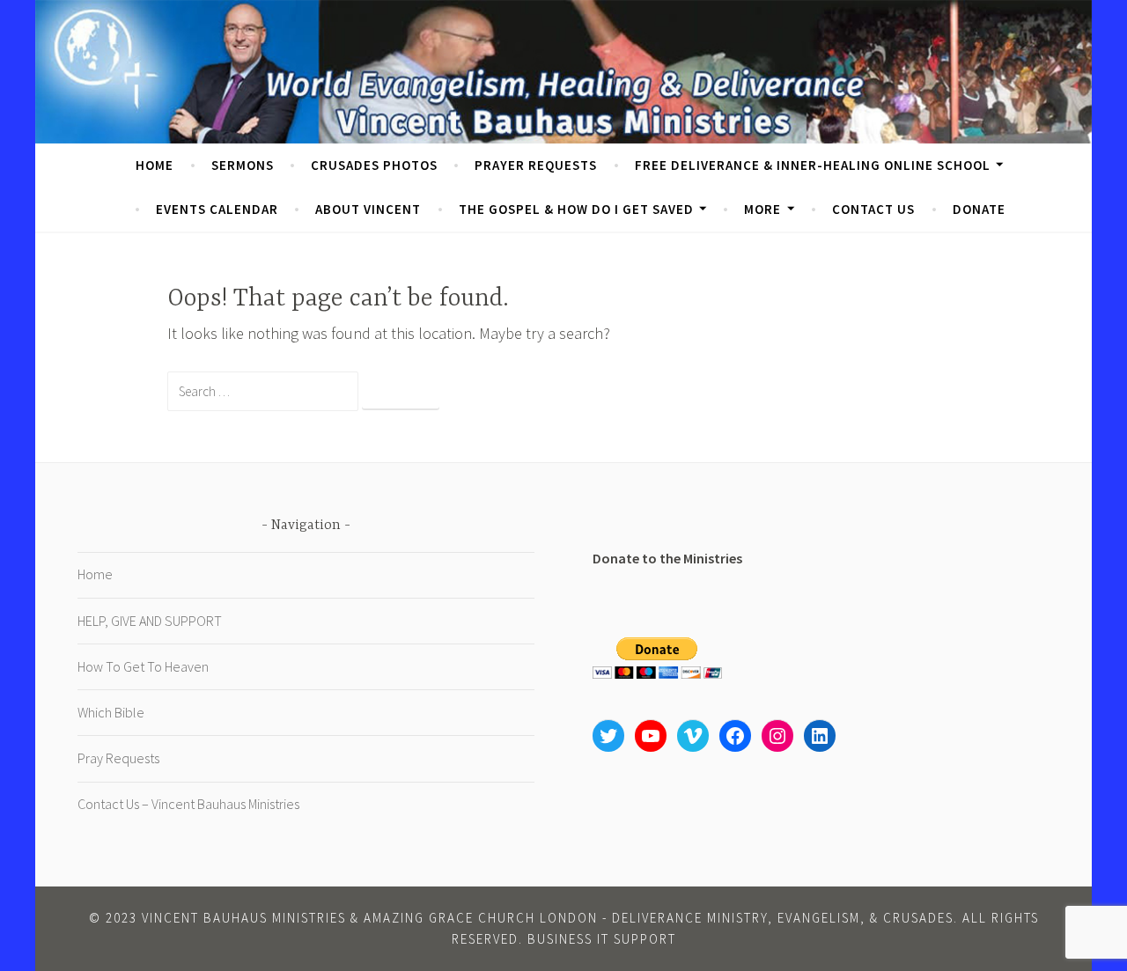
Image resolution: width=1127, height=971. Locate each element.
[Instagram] (777, 736)
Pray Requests (118, 758)
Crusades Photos (374, 165)
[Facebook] (735, 736)
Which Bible (110, 712)
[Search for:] (264, 390)
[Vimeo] (693, 736)
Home (154, 165)
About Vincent (368, 209)
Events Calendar (217, 209)
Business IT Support (601, 939)
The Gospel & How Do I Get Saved (576, 209)
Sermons (242, 165)
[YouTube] (651, 736)
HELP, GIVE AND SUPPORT (149, 620)
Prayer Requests (536, 165)
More (762, 209)
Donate (979, 209)
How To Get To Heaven (143, 666)
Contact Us (873, 209)
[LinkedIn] (820, 736)
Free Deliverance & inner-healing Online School (813, 165)
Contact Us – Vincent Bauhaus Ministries (188, 804)
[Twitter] (608, 736)
